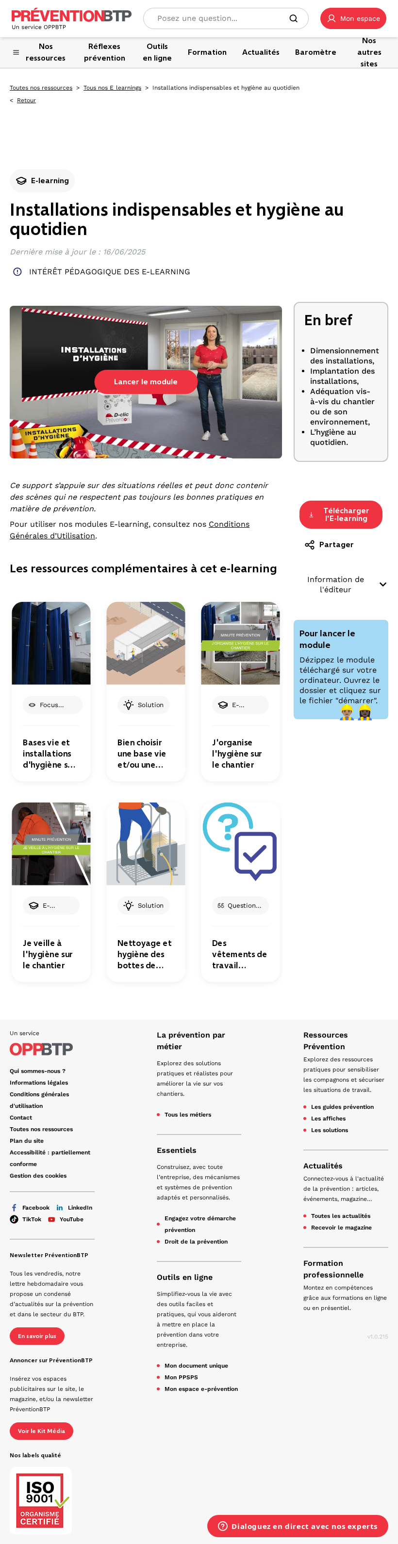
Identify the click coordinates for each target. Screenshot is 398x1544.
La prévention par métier (191, 1040)
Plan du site (27, 1140)
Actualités (323, 1165)
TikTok (31, 1219)
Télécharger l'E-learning (346, 514)
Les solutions (329, 1130)
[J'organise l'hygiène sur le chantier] (240, 643)
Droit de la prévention (196, 1241)
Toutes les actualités (340, 1216)
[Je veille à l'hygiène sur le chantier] (51, 844)
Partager (336, 544)
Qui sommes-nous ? (38, 1071)
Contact (21, 1117)
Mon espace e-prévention (201, 1389)
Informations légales (39, 1082)
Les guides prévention (342, 1106)
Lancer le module (146, 381)
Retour (26, 100)
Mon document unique (196, 1365)
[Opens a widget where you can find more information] (297, 1527)
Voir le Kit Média (41, 1431)
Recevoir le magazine (341, 1227)
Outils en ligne (185, 1277)
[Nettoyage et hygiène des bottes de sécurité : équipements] (145, 844)
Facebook (36, 1207)
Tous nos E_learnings (112, 88)
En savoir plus (37, 1336)
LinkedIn (80, 1207)
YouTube (71, 1219)
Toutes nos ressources (41, 88)
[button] (353, 18)
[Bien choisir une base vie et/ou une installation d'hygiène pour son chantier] (145, 643)
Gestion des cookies (38, 1175)
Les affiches (328, 1118)
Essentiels (177, 1150)
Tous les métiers (188, 1114)
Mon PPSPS (181, 1377)
